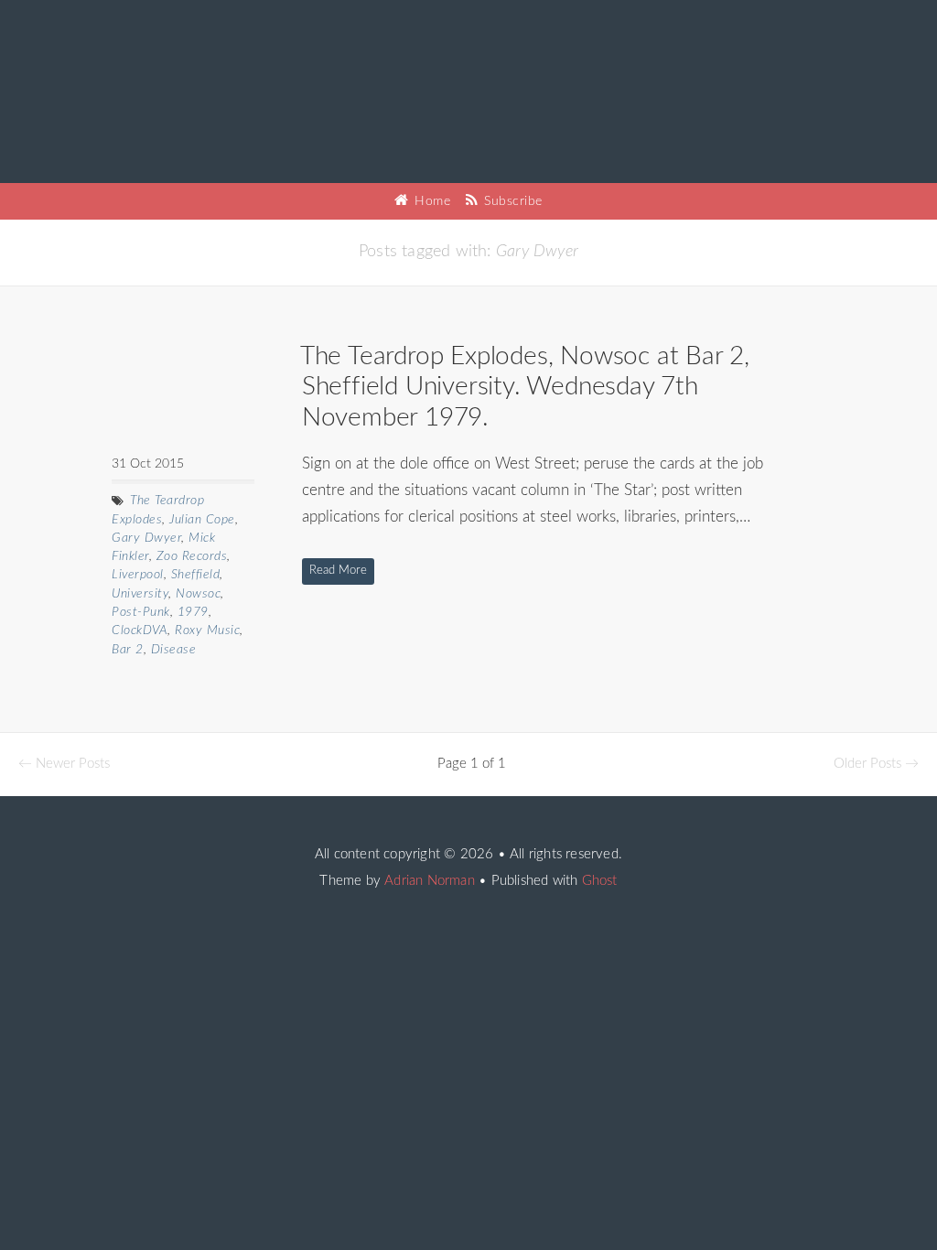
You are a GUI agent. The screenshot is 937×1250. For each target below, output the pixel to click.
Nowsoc (198, 593)
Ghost (600, 881)
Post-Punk (141, 612)
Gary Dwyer (146, 538)
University (140, 593)
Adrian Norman (429, 881)
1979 (193, 612)
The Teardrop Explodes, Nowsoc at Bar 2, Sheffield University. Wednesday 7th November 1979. (524, 386)
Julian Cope (202, 519)
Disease (174, 649)
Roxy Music (207, 630)
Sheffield (196, 574)
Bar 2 (128, 649)
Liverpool (138, 574)
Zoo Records (192, 556)
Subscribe (511, 201)
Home (430, 201)
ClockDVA (139, 630)
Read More (338, 571)
